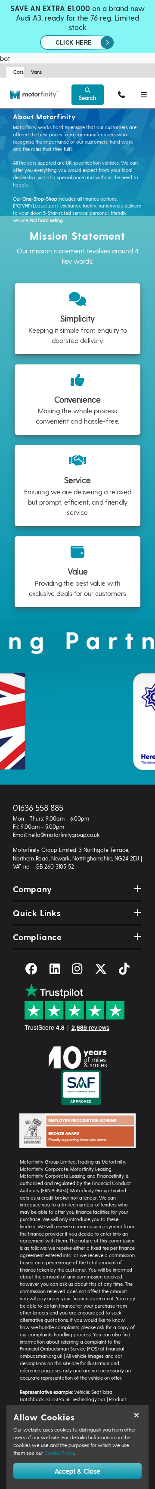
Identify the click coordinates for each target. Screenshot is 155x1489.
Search (87, 97)
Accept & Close (77, 1471)
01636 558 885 (38, 807)
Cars (18, 72)
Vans (36, 72)
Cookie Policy (59, 1453)
